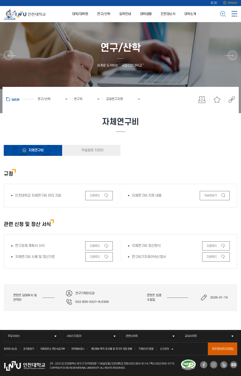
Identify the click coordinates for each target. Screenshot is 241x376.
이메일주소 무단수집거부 (52, 348)
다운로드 (95, 197)
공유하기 (230, 99)
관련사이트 (132, 336)
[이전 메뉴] (8, 55)
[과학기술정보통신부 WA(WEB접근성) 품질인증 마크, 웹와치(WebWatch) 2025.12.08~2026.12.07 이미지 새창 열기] (188, 361)
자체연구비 (35, 150)
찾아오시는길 (10, 348)
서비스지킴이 (74, 336)
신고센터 (164, 348)
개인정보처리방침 (222, 349)
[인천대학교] (25, 14)
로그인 (214, 3)
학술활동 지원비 (92, 150)
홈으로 (20, 99)
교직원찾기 (28, 348)
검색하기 (223, 14)
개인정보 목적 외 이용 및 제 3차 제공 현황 (111, 348)
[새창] (203, 364)
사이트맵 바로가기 (234, 14)
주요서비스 (14, 336)
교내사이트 (191, 336)
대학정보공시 (77, 348)
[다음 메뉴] (232, 55)
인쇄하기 (202, 99)
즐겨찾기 (217, 99)
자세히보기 (210, 197)
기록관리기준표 (146, 348)
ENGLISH (232, 3)
